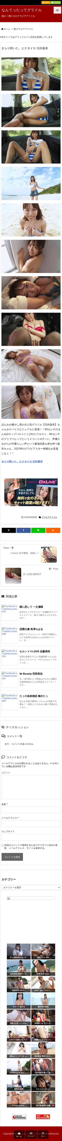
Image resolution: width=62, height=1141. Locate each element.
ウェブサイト (8, 831)
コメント (5, 772)
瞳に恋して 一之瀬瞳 (31, 606)
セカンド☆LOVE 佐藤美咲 (35, 651)
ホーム (7, 29)
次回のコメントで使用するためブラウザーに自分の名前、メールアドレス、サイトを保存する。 (31, 846)
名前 (4, 804)
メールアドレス (10, 817)
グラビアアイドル (25, 29)
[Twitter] (9, 530)
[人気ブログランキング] (19, 1116)
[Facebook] (24, 530)
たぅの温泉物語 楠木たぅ (34, 696)
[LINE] (38, 530)
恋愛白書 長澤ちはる (31, 629)
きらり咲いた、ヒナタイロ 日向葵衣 (22, 461)
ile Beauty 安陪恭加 (31, 673)
